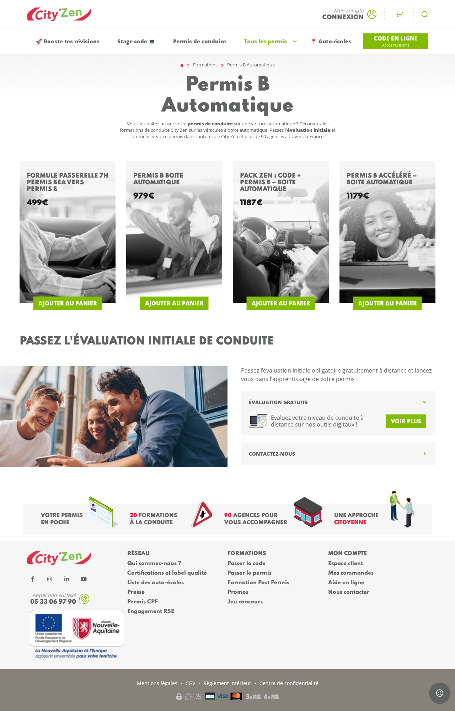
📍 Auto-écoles (330, 41)
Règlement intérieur (227, 683)
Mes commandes (351, 573)
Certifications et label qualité (167, 573)
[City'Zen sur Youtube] (83, 579)
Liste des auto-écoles (155, 583)
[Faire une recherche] (424, 14)
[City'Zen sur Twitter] (49, 579)
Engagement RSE (150, 611)
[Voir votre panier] (399, 14)
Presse (136, 592)
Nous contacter (348, 592)
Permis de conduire (199, 41)
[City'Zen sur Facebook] (32, 579)
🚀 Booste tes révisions (68, 41)
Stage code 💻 (136, 41)
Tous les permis (265, 41)
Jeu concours (245, 602)
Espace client (345, 563)
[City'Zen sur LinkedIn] (66, 579)
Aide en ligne (346, 583)
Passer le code (247, 563)
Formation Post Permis (258, 583)
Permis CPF (142, 602)
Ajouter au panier (67, 303)
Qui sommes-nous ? (154, 563)
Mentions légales (157, 683)
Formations (205, 64)
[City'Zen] (62, 14)
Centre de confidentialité (288, 683)
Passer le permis (250, 573)
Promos (238, 592)
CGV (190, 683)
